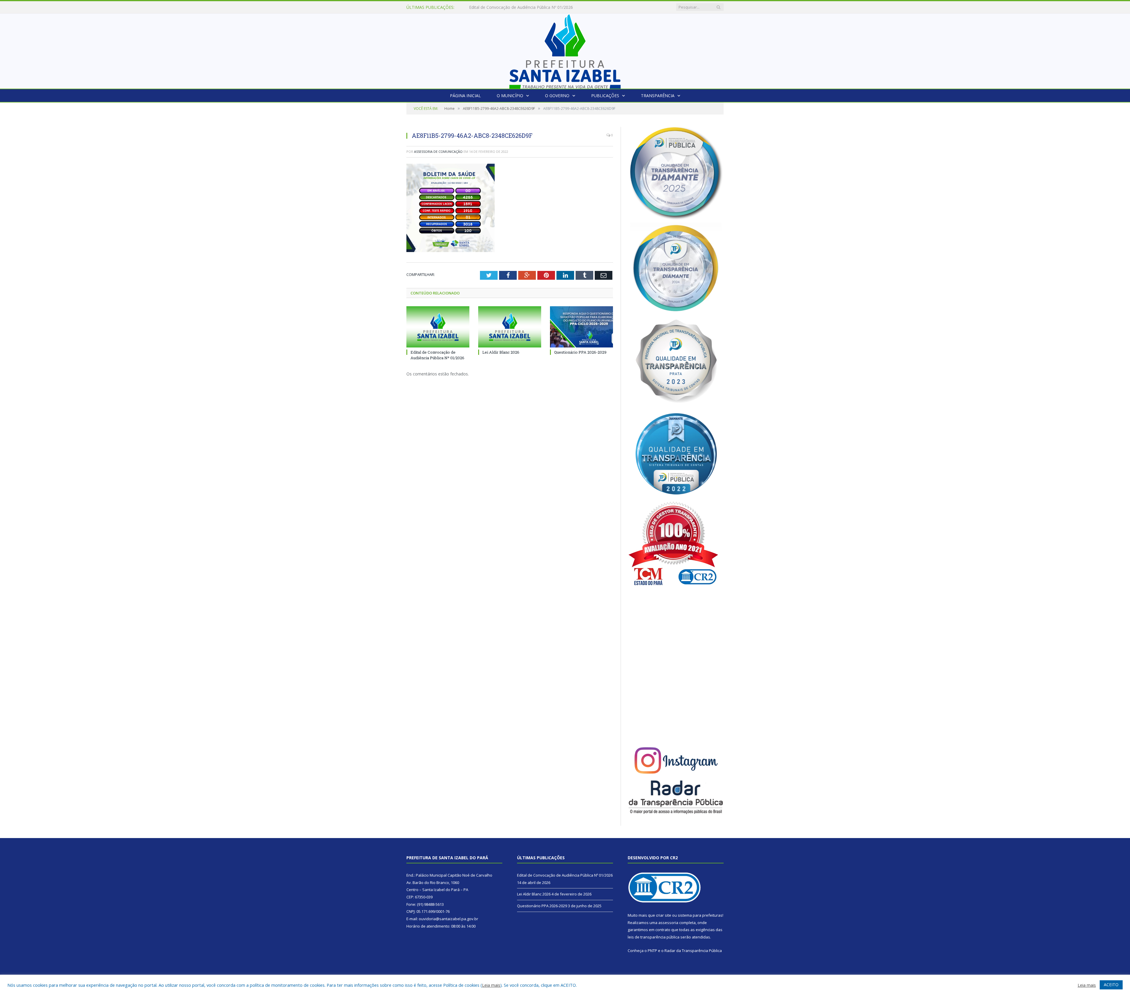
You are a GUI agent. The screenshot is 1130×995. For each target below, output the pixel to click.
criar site (663, 915)
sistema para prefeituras (700, 915)
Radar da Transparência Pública (693, 950)
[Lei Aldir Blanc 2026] (509, 326)
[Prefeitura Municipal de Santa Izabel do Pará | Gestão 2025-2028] (565, 49)
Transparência (657, 95)
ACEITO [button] (1111, 984)
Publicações (605, 95)
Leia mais (491, 985)
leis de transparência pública (653, 937)
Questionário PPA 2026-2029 (580, 352)
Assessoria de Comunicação (438, 151)
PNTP (652, 950)
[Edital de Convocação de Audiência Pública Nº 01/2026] (437, 326)
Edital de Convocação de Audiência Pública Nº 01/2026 (437, 355)
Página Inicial (465, 95)
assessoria (668, 922)
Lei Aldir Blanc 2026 (487, 7)
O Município (510, 95)
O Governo (557, 95)
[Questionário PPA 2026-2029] (581, 326)
